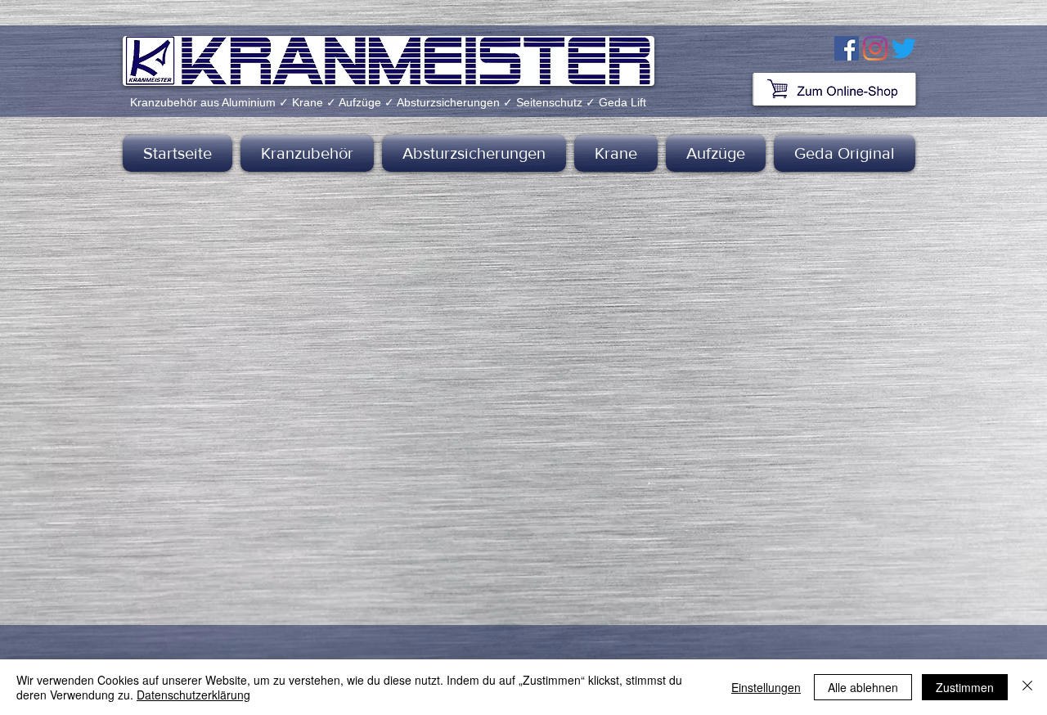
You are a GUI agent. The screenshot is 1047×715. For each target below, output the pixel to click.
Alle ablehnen (863, 687)
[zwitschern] (904, 48)
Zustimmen (965, 687)
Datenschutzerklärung (193, 694)
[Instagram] (875, 48)
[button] (307, 153)
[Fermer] (1027, 687)
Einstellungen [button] (766, 687)
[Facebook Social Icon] (846, 48)
